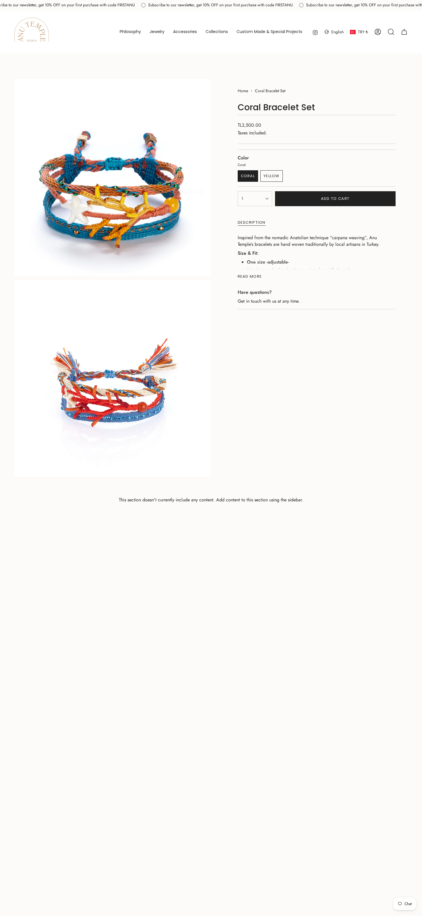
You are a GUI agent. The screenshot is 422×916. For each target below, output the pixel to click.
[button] (157, 32)
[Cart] (404, 32)
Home (243, 91)
